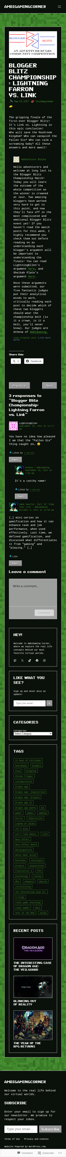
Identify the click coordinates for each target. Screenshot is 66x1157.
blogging (31, 770)
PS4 (39, 870)
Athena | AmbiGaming (37, 467)
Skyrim (43, 881)
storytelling (23, 886)
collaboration (23, 781)
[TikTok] (29, 660)
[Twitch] (15, 660)
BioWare (36, 765)
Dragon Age (21, 786)
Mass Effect (22, 839)
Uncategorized (44, 101)
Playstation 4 (23, 870)
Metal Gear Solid (25, 855)
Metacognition (23, 849)
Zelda (43, 912)
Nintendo (20, 860)
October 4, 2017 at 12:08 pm (36, 509)
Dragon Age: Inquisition (30, 792)
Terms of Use (12, 1139)
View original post (24, 337)
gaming (43, 813)
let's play (21, 828)
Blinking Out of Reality (25, 1002)
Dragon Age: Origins (27, 797)
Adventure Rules (33, 159)
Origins (19, 865)
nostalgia (37, 860)
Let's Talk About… (26, 834)
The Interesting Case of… (30, 892)
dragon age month (25, 807)
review (37, 876)
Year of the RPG (24, 912)
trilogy (19, 897)
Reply (15, 459)
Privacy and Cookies (36, 1139)
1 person (29, 452)
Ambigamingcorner (25, 7)
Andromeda (21, 765)
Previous (19, 385)
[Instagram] (44, 660)
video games (22, 907)
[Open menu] (59, 6)
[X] (22, 660)
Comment (44, 612)
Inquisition (35, 818)
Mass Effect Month (26, 844)
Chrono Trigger (24, 776)
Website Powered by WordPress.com (24, 1146)
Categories (20, 730)
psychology (21, 876)
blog (17, 770)
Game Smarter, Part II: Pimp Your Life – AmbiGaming (36, 505)
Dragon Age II (23, 802)
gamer (18, 813)
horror (19, 818)
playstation (37, 865)
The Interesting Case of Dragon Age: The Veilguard (33, 966)
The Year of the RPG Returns (27, 1044)
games (30, 813)
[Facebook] (37, 660)
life (45, 834)
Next (49, 385)
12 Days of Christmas (28, 760)
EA (42, 807)
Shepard (29, 881)
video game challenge (28, 902)
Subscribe (50, 1129)
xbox (37, 907)
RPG (17, 881)
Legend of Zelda (24, 823)
